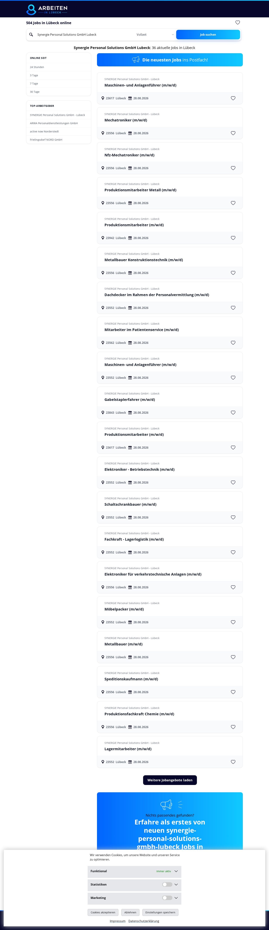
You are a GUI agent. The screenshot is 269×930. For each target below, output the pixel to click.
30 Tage (35, 91)
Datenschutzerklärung (143, 921)
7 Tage (34, 83)
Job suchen (208, 35)
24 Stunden (37, 67)
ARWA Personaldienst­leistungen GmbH (54, 123)
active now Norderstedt (44, 131)
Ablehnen (130, 912)
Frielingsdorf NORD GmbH (46, 139)
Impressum (118, 921)
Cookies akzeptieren (103, 912)
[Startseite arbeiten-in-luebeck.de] (46, 9)
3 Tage (34, 75)
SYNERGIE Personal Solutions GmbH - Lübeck (57, 115)
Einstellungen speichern (160, 912)
